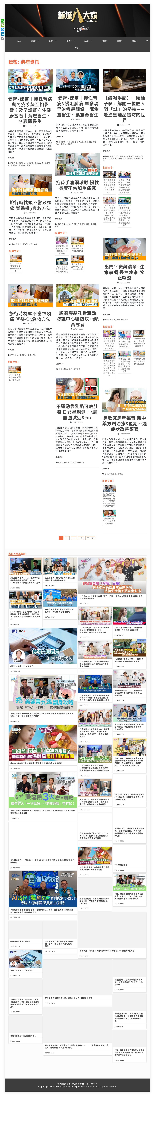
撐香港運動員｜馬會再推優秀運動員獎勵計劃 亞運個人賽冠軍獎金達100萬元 (95, 901)
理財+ (51, 41)
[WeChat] (2, 25)
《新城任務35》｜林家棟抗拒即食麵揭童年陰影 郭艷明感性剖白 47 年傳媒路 (129, 692)
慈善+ (77, 48)
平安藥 (112, 320)
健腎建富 (13, 163)
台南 (121, 156)
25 (80, 538)
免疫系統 (22, 163)
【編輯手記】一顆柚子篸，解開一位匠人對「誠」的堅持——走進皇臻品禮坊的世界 (124, 109)
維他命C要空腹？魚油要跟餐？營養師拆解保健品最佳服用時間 (36, 763)
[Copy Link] (2, 38)
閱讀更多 (11, 158)
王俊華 (74, 224)
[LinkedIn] (2, 34)
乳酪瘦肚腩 (62, 462)
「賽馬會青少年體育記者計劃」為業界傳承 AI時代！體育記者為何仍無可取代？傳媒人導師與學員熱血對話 (95, 697)
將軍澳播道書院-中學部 (20, 941)
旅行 (118, 320)
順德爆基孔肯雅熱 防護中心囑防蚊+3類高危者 (78, 318)
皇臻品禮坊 (121, 158)
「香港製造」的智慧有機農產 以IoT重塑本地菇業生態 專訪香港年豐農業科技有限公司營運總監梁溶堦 (95, 767)
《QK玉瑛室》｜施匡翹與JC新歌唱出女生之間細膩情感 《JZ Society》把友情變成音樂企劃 (94, 629)
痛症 (88, 224)
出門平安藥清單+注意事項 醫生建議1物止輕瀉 (124, 272)
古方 (116, 156)
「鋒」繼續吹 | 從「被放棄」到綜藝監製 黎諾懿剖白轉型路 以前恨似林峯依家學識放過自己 (129, 1052)
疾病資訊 (14, 165)
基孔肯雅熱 (67, 369)
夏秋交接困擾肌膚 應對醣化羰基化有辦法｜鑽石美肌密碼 (68, 998)
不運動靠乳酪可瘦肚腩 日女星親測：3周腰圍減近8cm (77, 411)
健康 (112, 156)
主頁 (19, 41)
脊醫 (57, 226)
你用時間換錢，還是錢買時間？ (23, 1036)
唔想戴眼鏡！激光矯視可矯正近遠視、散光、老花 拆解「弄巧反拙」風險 (59, 943)
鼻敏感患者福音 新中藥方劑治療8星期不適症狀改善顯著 (124, 423)
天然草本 (136, 156)
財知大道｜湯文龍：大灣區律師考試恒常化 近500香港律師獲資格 (107, 951)
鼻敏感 (120, 474)
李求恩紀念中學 (121, 865)
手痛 (64, 224)
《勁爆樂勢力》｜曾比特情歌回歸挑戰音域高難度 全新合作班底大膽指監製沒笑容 (95, 663)
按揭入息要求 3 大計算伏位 (21, 666)
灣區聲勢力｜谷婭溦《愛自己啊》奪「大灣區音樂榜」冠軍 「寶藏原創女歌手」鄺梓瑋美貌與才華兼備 (95, 801)
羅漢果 (130, 158)
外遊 (18, 244)
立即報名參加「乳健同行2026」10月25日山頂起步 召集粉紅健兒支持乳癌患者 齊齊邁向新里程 (94, 835)
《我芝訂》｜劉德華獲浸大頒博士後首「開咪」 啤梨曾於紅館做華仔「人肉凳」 (129, 726)
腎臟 (29, 165)
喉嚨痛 (129, 156)
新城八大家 (39, 163)
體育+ (120, 41)
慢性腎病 (30, 163)
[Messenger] (2, 29)
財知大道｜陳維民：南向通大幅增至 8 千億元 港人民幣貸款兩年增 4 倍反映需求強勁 (129, 796)
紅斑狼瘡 (22, 165)
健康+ (33, 41)
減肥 (74, 462)
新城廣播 (88, 142)
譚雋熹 (70, 144)
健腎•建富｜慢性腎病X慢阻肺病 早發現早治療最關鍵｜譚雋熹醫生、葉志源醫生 (78, 106)
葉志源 (63, 144)
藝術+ (135, 41)
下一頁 (90, 538)
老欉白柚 (137, 158)
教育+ (69, 41)
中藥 (107, 156)
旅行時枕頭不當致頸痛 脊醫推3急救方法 (31, 205)
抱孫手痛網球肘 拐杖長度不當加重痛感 (77, 185)
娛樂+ (104, 41)
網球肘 (93, 224)
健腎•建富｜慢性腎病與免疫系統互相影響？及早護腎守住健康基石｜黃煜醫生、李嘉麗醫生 (30, 110)
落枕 (35, 244)
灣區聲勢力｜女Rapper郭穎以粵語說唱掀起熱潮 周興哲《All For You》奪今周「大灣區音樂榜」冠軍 (25, 580)
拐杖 (68, 224)
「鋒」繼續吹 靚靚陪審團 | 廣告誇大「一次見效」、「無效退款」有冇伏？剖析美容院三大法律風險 (129, 896)
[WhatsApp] (2, 21)
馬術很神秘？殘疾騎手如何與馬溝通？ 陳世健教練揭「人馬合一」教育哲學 (129, 982)
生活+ (87, 41)
